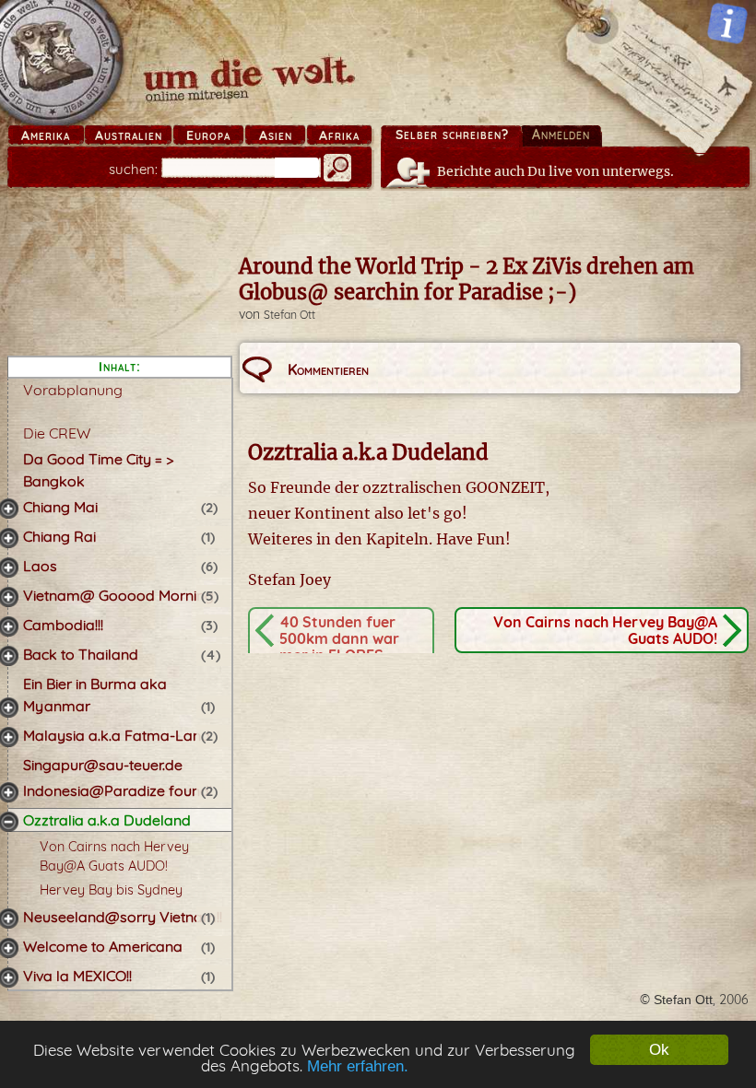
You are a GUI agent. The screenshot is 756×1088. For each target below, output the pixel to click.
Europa (208, 135)
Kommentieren (328, 369)
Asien (275, 135)
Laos (40, 565)
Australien (128, 135)
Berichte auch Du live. (555, 171)
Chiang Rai (59, 536)
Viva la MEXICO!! (77, 975)
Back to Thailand (80, 654)
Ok (659, 1050)
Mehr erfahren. (357, 1066)
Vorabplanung (73, 389)
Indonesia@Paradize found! (117, 790)
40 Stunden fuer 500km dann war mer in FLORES (339, 638)
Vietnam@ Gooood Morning (118, 595)
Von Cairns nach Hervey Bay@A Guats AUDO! (605, 630)
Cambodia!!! (63, 624)
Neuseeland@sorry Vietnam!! (122, 916)
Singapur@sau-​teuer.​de (103, 764)
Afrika (339, 135)
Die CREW (56, 433)
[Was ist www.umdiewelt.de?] (727, 23)
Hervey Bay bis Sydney (111, 890)
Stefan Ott (289, 315)
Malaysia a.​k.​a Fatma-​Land (116, 735)
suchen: (133, 169)
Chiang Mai (60, 506)
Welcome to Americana (103, 946)
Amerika (45, 135)
